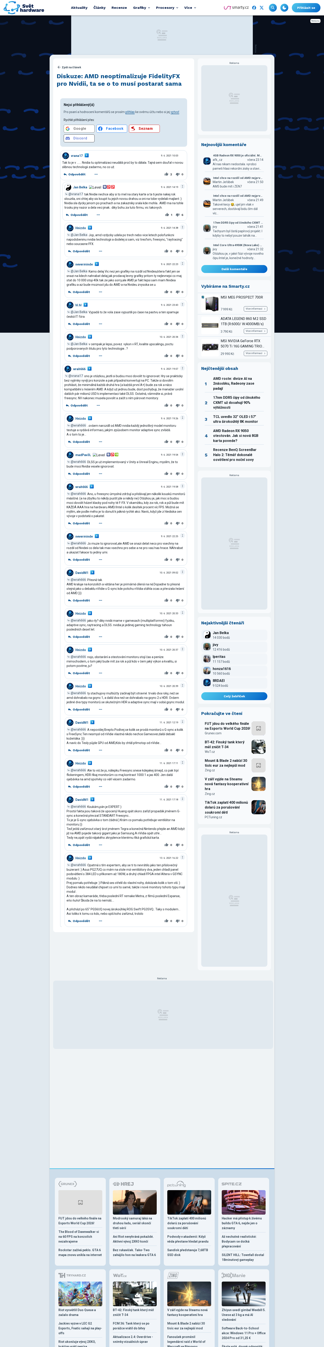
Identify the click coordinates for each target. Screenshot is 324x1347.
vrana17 (77, 156)
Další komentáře (234, 269)
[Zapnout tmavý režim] (284, 8)
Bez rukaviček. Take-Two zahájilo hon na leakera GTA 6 (134, 1252)
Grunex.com (213, 733)
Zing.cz (210, 770)
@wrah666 (78, 425)
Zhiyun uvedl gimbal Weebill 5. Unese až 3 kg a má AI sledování (244, 1314)
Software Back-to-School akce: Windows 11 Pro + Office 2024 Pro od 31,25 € (244, 1333)
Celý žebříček (234, 696)
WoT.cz (210, 751)
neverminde (84, 264)
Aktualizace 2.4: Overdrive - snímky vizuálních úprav (133, 1339)
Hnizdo (80, 228)
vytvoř (175, 112)
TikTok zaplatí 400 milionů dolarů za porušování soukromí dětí (226, 807)
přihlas (130, 112)
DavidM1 (81, 573)
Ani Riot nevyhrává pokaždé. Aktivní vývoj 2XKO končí (133, 1239)
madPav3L (83, 455)
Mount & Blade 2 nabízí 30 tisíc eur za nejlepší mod (226, 763)
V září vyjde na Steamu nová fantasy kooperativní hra (226, 784)
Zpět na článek (71, 67)
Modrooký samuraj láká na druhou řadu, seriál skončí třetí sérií (132, 1223)
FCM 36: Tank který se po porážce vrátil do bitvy (131, 1326)
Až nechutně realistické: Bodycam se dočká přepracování (239, 1241)
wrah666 (79, 369)
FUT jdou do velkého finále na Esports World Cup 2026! (227, 726)
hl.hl (78, 305)
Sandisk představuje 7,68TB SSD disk (187, 1252)
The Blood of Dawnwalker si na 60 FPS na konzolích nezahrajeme (78, 1236)
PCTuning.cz (213, 817)
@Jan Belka (79, 235)
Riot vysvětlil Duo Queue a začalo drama (77, 1312)
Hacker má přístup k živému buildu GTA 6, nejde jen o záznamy (242, 1223)
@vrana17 (76, 194)
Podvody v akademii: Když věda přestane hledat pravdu (188, 1239)
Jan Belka (80, 187)
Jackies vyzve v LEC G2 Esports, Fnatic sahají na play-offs (80, 1328)
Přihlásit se (306, 7)
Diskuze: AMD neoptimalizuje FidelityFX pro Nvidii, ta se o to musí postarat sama (119, 79)
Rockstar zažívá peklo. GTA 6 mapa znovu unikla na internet (80, 1252)
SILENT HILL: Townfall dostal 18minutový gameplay (243, 1257)
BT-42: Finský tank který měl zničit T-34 (224, 744)
